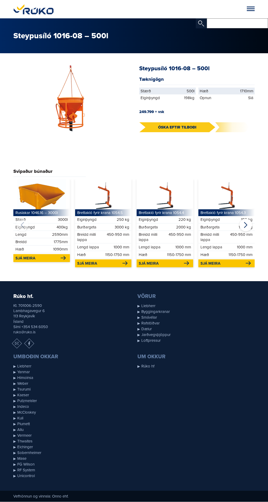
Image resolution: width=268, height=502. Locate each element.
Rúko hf (147, 366)
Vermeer (24, 435)
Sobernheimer (29, 453)
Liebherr (148, 306)
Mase (21, 458)
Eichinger (25, 447)
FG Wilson (26, 464)
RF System (26, 470)
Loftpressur (151, 340)
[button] (245, 225)
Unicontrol (26, 476)
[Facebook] (29, 344)
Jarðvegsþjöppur (156, 335)
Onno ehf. (60, 496)
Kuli (20, 418)
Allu (20, 429)
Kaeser (23, 395)
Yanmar (23, 372)
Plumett (23, 424)
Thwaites (24, 441)
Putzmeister (27, 401)
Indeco (23, 406)
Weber (22, 383)
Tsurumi (24, 389)
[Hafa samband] (17, 344)
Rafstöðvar (150, 323)
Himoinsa (25, 378)
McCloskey (26, 412)
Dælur (146, 329)
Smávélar (149, 317)
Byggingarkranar (155, 311)
